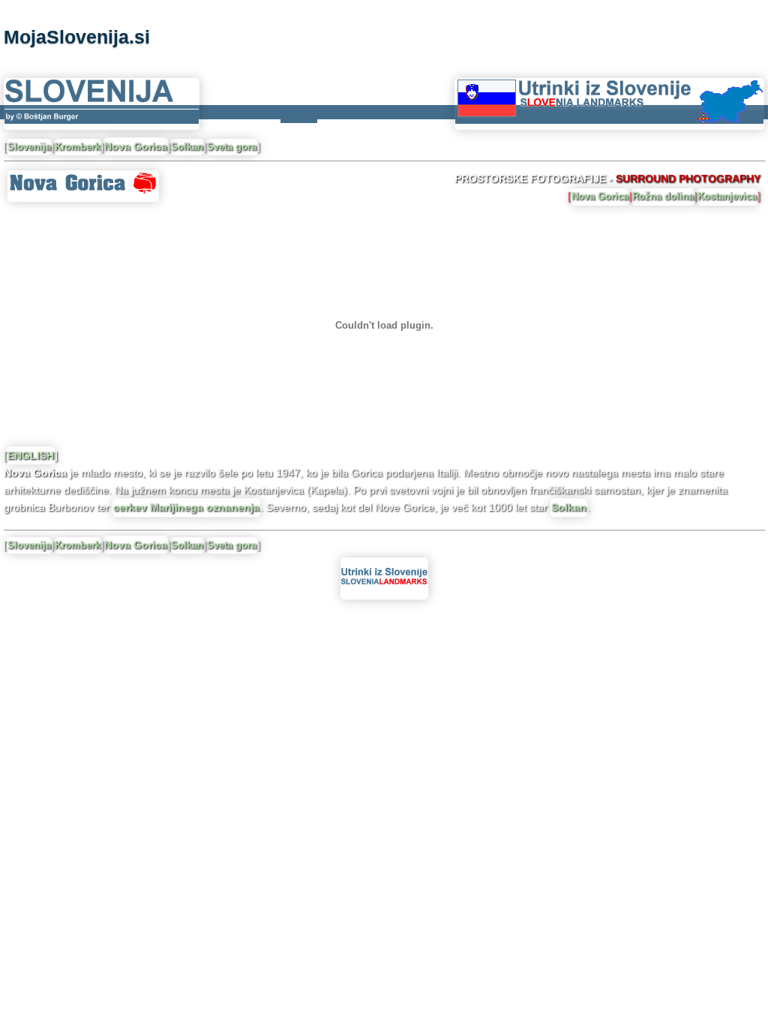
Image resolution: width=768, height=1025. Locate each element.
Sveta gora (231, 146)
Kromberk (77, 146)
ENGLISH (31, 455)
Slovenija (29, 146)
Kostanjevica (727, 196)
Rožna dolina (663, 196)
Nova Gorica (135, 146)
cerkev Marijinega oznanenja (186, 507)
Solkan (187, 146)
